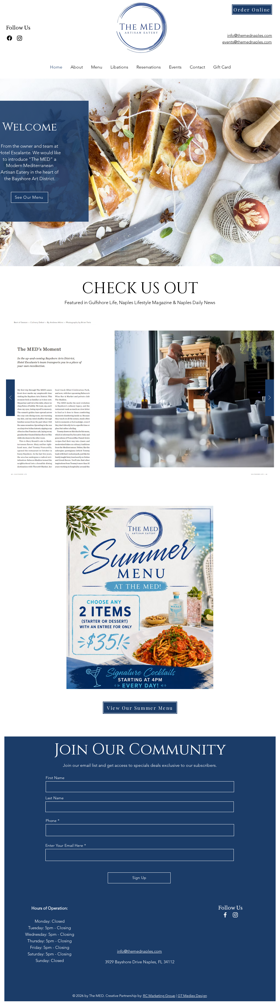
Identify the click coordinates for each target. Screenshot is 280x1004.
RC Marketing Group (159, 996)
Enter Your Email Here (64, 845)
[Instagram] (19, 38)
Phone (51, 820)
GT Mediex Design (192, 996)
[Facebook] (9, 38)
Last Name (54, 798)
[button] (140, 172)
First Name (55, 778)
